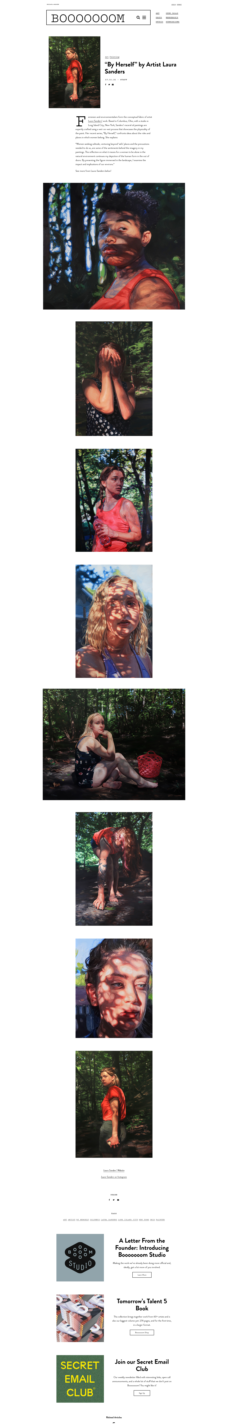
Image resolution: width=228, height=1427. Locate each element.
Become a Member (53, 4)
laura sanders (109, 1219)
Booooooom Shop (142, 1333)
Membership (172, 17)
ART (157, 13)
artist (72, 1219)
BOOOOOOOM (88, 17)
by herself (82, 1219)
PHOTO (159, 17)
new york (144, 1219)
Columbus (95, 1219)
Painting (114, 56)
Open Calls (172, 13)
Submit (179, 4)
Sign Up (142, 1393)
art (65, 1219)
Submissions (172, 22)
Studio (159, 22)
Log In (173, 4)
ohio (152, 1219)
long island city (128, 1219)
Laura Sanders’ (95, 121)
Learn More (142, 1275)
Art (107, 56)
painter (160, 1219)
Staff (123, 79)
